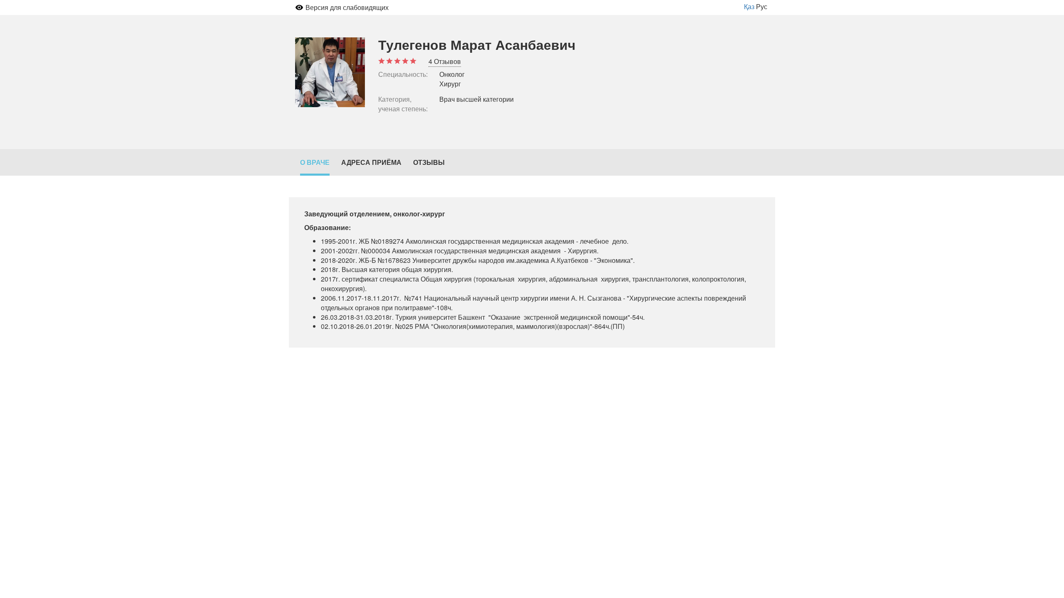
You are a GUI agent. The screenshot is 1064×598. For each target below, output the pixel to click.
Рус (761, 6)
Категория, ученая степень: (403, 104)
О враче (315, 162)
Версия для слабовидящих (347, 7)
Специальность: (403, 74)
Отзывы (429, 162)
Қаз (749, 6)
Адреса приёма (371, 162)
